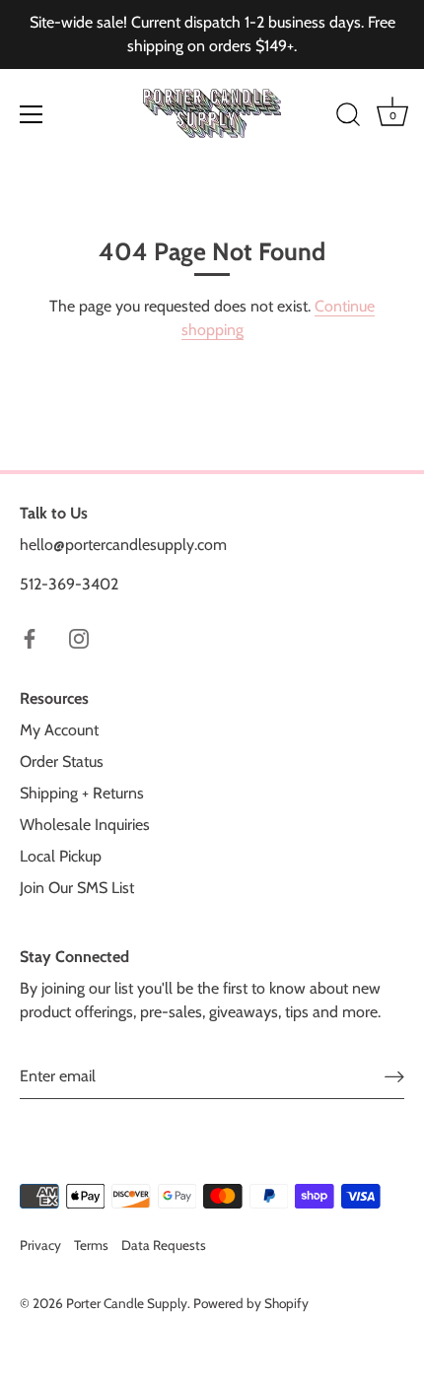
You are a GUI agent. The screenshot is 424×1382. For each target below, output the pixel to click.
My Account (59, 730)
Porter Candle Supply (126, 1303)
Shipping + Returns (82, 793)
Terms (91, 1245)
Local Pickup (61, 856)
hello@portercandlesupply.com (123, 544)
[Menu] (31, 114)
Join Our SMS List (77, 887)
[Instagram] (79, 637)
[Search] (348, 117)
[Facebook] (29, 637)
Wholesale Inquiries (85, 824)
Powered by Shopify (251, 1303)
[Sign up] (394, 1076)
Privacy (40, 1245)
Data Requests (163, 1245)
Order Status (62, 761)
